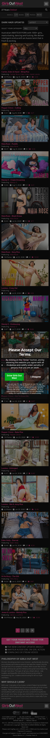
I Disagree (35, 376)
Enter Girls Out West (14, 376)
